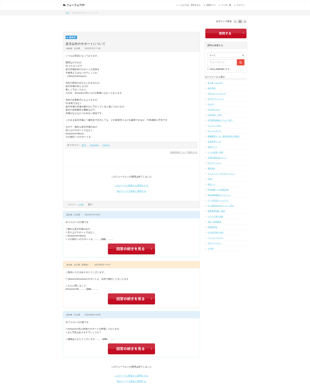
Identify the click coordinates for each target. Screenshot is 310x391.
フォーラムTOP (75, 5)
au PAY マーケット (216, 98)
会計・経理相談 (214, 221)
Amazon (94, 145)
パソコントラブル (215, 237)
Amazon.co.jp (214, 109)
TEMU (210, 179)
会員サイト (211, 5)
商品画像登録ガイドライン (219, 195)
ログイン (241, 5)
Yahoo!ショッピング (217, 93)
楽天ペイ (211, 184)
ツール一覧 (226, 5)
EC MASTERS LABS (215, 232)
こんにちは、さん (190, 5)
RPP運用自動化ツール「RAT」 (221, 120)
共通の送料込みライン (217, 157)
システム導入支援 (215, 216)
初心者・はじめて (215, 82)
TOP (67, 12)
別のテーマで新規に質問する (131, 191)
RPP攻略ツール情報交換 (218, 189)
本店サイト (212, 147)
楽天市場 (211, 88)
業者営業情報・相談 (216, 211)
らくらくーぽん (214, 125)
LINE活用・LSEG (215, 114)
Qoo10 (211, 104)
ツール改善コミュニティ (218, 200)
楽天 (84, 145)
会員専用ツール (214, 141)
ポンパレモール (214, 131)
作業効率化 (212, 227)
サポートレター (214, 243)
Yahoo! (106, 145)
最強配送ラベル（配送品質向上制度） (224, 136)
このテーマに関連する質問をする (131, 185)
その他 (80, 204)
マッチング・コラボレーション (221, 173)
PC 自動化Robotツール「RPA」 (221, 205)
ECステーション (215, 163)
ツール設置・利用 (215, 152)
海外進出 (211, 168)
